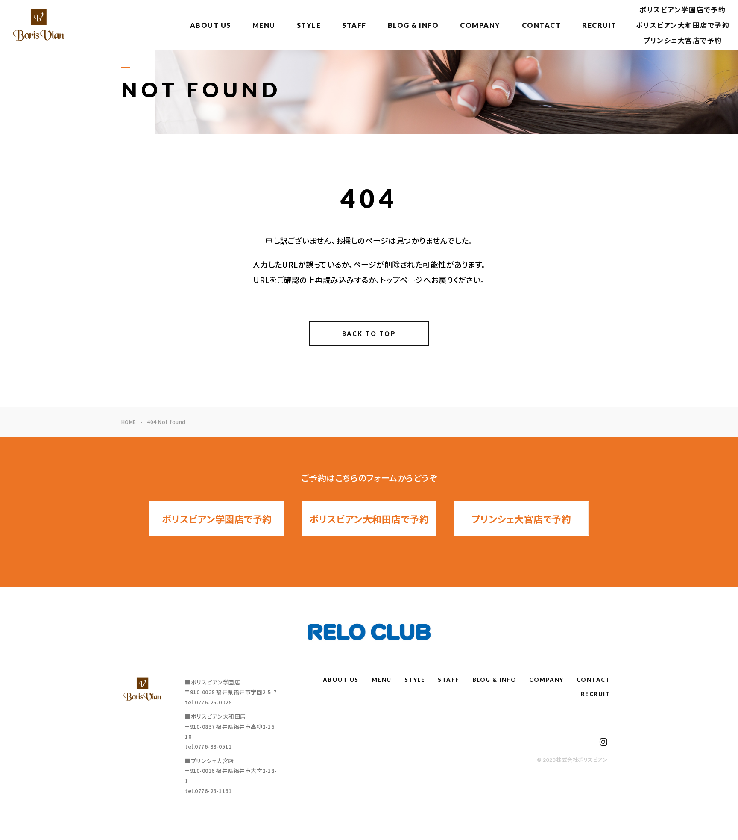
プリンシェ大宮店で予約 (682, 40)
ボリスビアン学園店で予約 (682, 10)
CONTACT (541, 25)
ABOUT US (210, 25)
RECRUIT (599, 25)
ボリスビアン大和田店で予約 (683, 25)
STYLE (309, 25)
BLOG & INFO (413, 25)
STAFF (354, 25)
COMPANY (480, 25)
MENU (263, 25)
